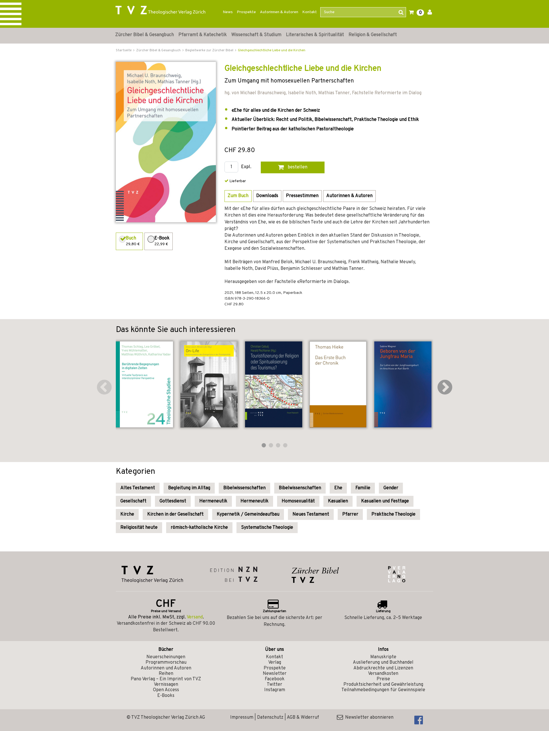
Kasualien (338, 501)
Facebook (275, 679)
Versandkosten (383, 674)
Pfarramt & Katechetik (202, 35)
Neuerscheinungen (165, 657)
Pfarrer (350, 514)
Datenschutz (270, 717)
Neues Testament (311, 514)
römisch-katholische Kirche (199, 527)
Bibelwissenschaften (244, 488)
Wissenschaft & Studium (256, 35)
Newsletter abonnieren (368, 717)
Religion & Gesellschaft (373, 35)
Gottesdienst (173, 501)
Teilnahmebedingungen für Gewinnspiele (383, 690)
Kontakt (309, 12)
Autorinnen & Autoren (279, 12)
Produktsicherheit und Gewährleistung (383, 684)
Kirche (127, 514)
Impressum (241, 717)
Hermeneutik (213, 501)
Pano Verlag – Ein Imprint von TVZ (166, 679)
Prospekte (246, 12)
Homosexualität (298, 501)
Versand (195, 617)
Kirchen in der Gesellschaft (175, 514)
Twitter (274, 684)
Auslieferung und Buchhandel (383, 662)
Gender (390, 488)
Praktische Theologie (393, 514)
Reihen (166, 674)
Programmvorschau (166, 662)
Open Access (166, 690)
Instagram (274, 690)
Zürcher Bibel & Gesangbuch (144, 35)
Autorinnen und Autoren (166, 668)
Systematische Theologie (267, 527)
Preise (383, 679)
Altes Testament (137, 488)
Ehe (338, 488)
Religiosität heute (139, 527)
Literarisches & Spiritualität (315, 35)
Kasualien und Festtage (385, 501)
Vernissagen (166, 684)
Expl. (246, 167)
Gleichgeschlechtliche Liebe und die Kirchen (271, 50)
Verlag (274, 662)
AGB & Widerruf (303, 717)
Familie (362, 488)
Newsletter (275, 674)
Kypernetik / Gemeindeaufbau (248, 514)
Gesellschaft (133, 501)
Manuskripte (383, 657)
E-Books (165, 696)
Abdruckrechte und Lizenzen (383, 668)
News (228, 12)
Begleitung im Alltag (189, 488)
